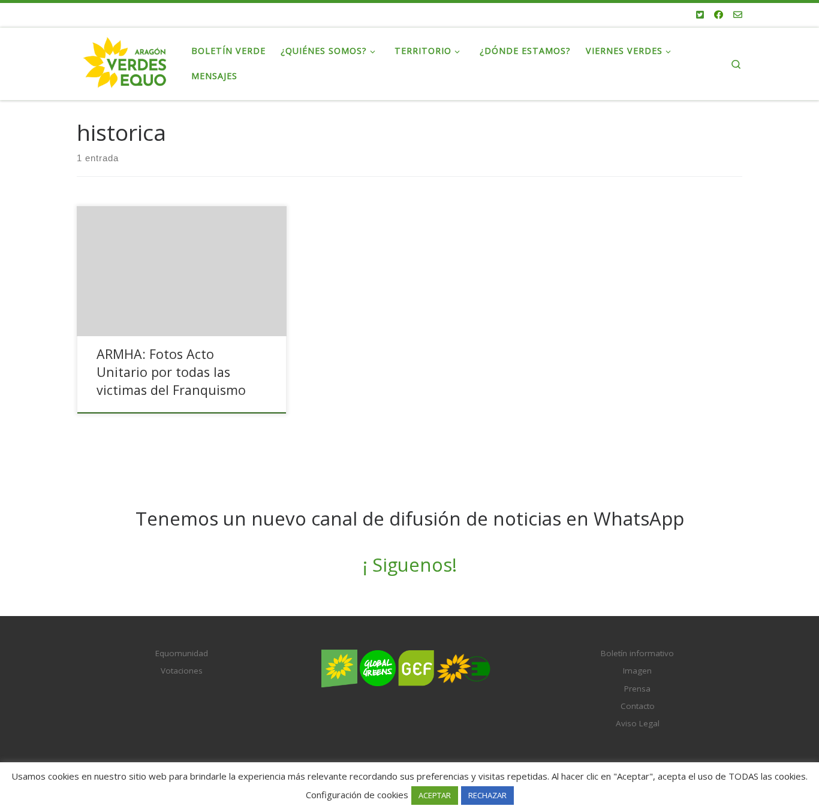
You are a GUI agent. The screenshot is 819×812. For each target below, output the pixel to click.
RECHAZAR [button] (487, 795)
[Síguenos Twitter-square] (700, 15)
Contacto (638, 706)
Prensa (637, 688)
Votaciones (182, 670)
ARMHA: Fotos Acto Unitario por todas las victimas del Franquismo (171, 372)
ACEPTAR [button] (434, 795)
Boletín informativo (637, 653)
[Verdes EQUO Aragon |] (125, 61)
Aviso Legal (638, 723)
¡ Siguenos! (410, 564)
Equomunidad (181, 653)
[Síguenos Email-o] (737, 15)
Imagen (637, 670)
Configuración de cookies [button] (357, 795)
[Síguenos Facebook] (718, 15)
